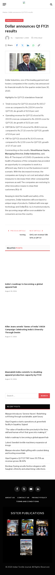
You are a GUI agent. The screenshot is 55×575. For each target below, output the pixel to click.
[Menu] (4, 4)
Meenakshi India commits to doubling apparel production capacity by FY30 (23, 373)
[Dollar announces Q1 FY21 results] (27, 73)
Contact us (23, 498)
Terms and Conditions (27, 501)
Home (5, 12)
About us (10, 498)
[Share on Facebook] (17, 45)
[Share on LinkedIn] (27, 45)
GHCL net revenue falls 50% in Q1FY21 (39, 236)
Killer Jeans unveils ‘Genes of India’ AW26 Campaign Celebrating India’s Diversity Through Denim (25, 329)
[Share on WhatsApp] (33, 45)
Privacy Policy (39, 498)
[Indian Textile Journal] (27, 4)
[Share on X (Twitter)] (22, 45)
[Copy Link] (38, 45)
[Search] (51, 4)
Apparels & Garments (14, 20)
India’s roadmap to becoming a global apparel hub (24, 285)
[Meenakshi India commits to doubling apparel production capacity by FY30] (27, 355)
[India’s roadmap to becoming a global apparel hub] (27, 267)
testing (22, 234)
